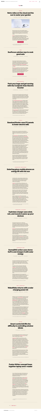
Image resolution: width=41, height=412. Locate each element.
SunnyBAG (13, 267)
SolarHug (13, 183)
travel (24, 115)
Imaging (23, 247)
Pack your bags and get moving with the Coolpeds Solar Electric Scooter (20, 86)
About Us (30, 1)
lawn (24, 44)
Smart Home (20, 10)
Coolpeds (16, 115)
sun (22, 236)
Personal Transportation (20, 81)
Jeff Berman (16, 126)
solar (22, 76)
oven (16, 76)
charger (15, 242)
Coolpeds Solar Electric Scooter (18, 100)
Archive (36, 1)
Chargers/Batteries (18, 209)
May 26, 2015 (21, 56)
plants (27, 44)
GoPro (18, 280)
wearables (21, 204)
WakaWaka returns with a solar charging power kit (20, 289)
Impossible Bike (16, 109)
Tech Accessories (23, 209)
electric (15, 76)
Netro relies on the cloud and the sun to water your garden (20, 14)
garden (16, 44)
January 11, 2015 (21, 173)
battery (14, 242)
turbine (24, 242)
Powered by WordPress (11, 410)
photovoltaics (26, 136)
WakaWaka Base (24, 316)
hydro (19, 242)
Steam (23, 76)
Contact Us (33, 1)
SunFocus (15, 67)
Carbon (20, 196)
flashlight (18, 316)
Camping (18, 285)
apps (13, 44)
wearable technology (17, 204)
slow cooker (20, 76)
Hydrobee (13, 228)
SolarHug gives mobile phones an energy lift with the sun (20, 170)
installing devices (22, 335)
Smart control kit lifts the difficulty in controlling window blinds (20, 326)
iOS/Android (20, 44)
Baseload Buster (16, 135)
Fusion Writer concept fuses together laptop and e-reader (20, 365)
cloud (15, 44)
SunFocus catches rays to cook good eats (20, 53)
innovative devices (20, 297)
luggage (21, 115)
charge (14, 115)
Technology (20, 120)
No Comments (26, 56)
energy (19, 161)
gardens (18, 44)
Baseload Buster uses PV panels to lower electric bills (20, 123)
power (20, 316)
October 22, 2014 (23, 368)
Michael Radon (18, 368)
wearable (14, 204)
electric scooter (18, 115)
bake (13, 76)
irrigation (23, 44)
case (15, 280)
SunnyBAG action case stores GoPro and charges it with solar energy (20, 252)
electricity (18, 161)
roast (18, 76)
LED (19, 316)
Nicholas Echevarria (17, 56)
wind (20, 236)
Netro (13, 35)
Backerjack (3, 1)
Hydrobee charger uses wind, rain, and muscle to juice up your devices (20, 214)
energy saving (22, 161)
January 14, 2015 (21, 126)
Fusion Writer (24, 378)
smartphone (20, 280)
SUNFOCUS (25, 76)
